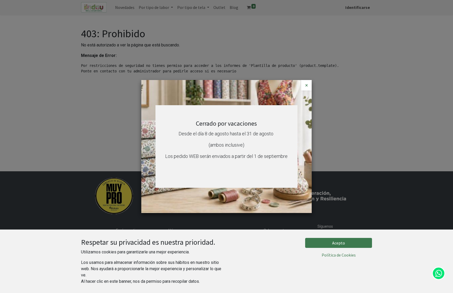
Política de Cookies (339, 255)
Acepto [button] (338, 243)
